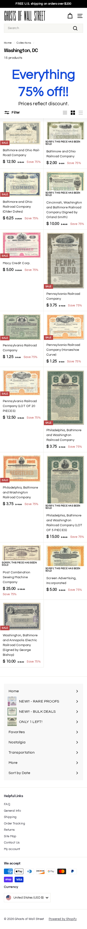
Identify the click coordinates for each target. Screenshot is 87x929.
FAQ (7, 804)
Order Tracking (14, 823)
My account (12, 849)
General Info (12, 810)
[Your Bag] (69, 16)
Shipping (10, 817)
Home (8, 42)
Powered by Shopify (63, 919)
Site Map (10, 836)
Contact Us (12, 842)
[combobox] (43, 28)
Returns (9, 829)
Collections (23, 42)
